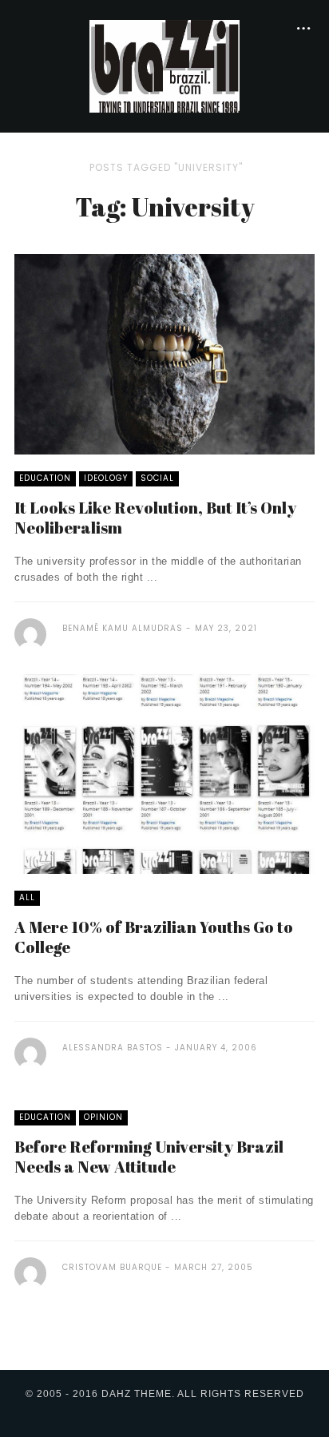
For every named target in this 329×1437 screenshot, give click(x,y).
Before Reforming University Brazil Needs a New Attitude (148, 1156)
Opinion (103, 1117)
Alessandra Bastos (112, 1048)
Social (157, 478)
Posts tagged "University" (166, 167)
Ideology (106, 478)
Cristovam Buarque (112, 1267)
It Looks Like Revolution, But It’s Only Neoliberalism (155, 517)
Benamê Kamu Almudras (122, 628)
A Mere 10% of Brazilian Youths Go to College (153, 937)
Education (45, 478)
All (27, 897)
